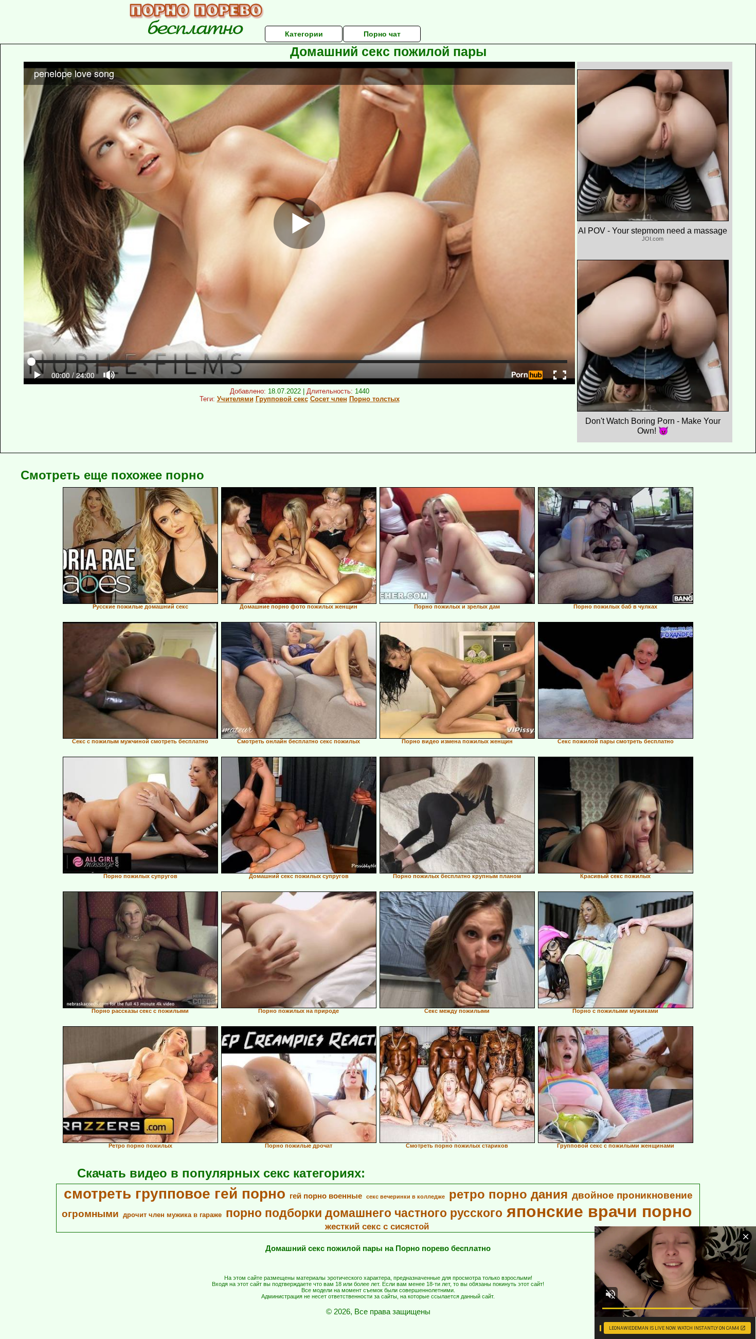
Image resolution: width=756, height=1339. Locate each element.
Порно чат (382, 34)
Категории (304, 34)
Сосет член (328, 399)
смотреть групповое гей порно (174, 1194)
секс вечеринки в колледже (405, 1196)
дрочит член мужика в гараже (172, 1215)
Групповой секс (282, 399)
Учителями (235, 399)
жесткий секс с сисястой (377, 1226)
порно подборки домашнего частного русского (364, 1213)
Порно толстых (374, 399)
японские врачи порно (599, 1211)
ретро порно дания (508, 1194)
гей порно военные (326, 1196)
